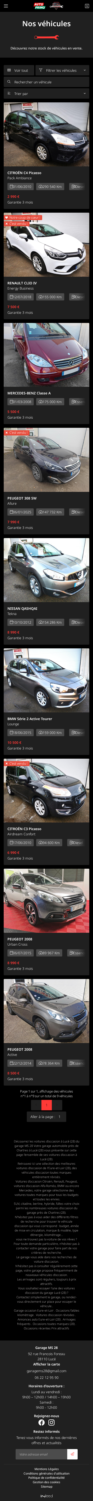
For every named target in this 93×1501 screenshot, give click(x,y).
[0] (36, 1105)
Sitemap (46, 1486)
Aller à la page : (43, 1116)
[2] (57, 1105)
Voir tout (17, 70)
